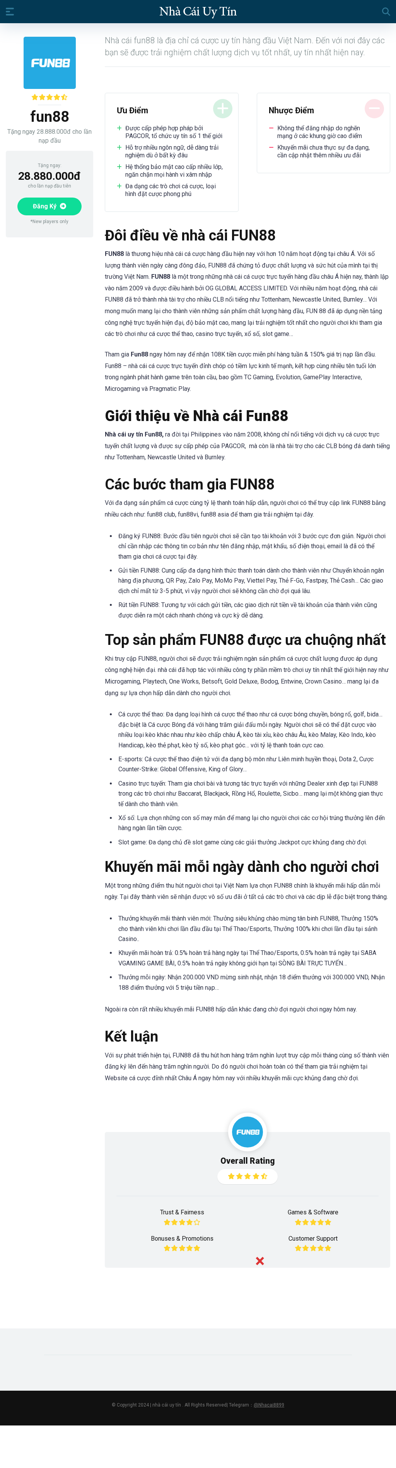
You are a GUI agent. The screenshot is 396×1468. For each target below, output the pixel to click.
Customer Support (313, 1238)
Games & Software (313, 1212)
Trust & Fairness (182, 1212)
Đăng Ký (45, 206)
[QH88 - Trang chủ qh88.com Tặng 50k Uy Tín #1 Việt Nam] (198, 11)
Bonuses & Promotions (182, 1238)
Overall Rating (247, 1161)
